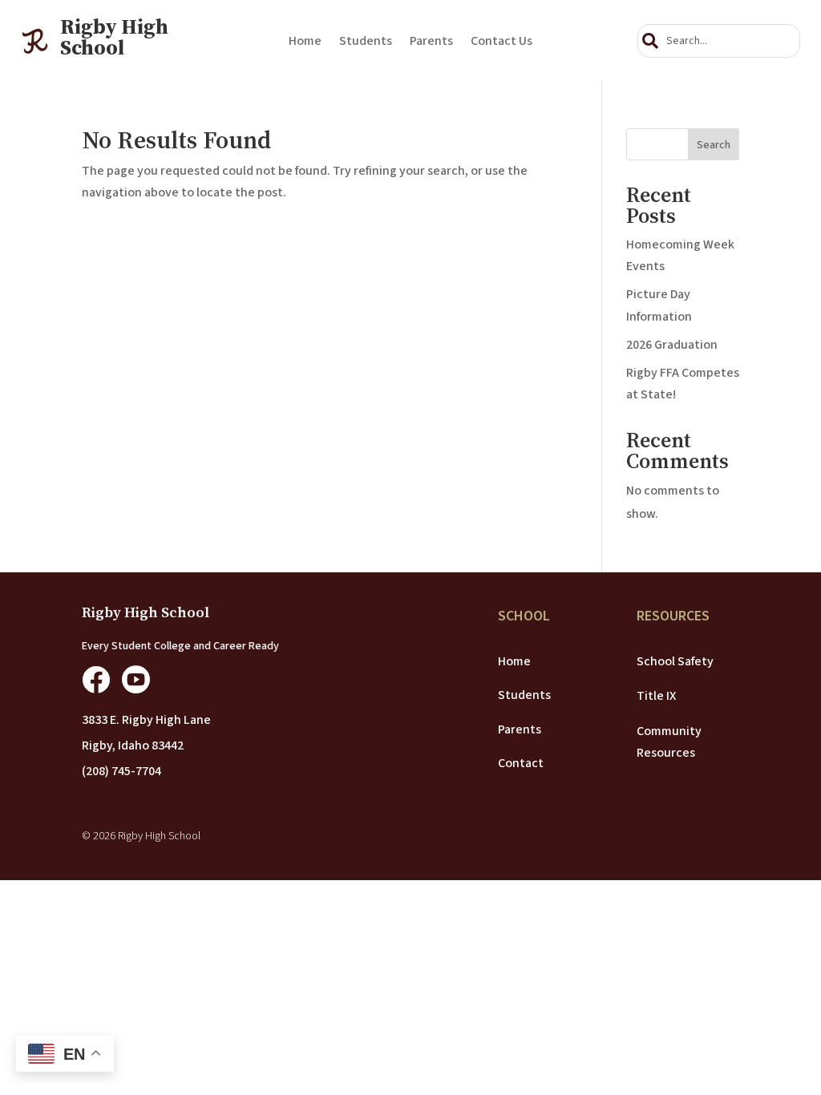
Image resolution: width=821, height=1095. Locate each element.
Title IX (656, 696)
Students (365, 42)
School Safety (675, 661)
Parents (431, 42)
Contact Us (501, 42)
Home (305, 42)
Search (713, 145)
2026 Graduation (672, 345)
